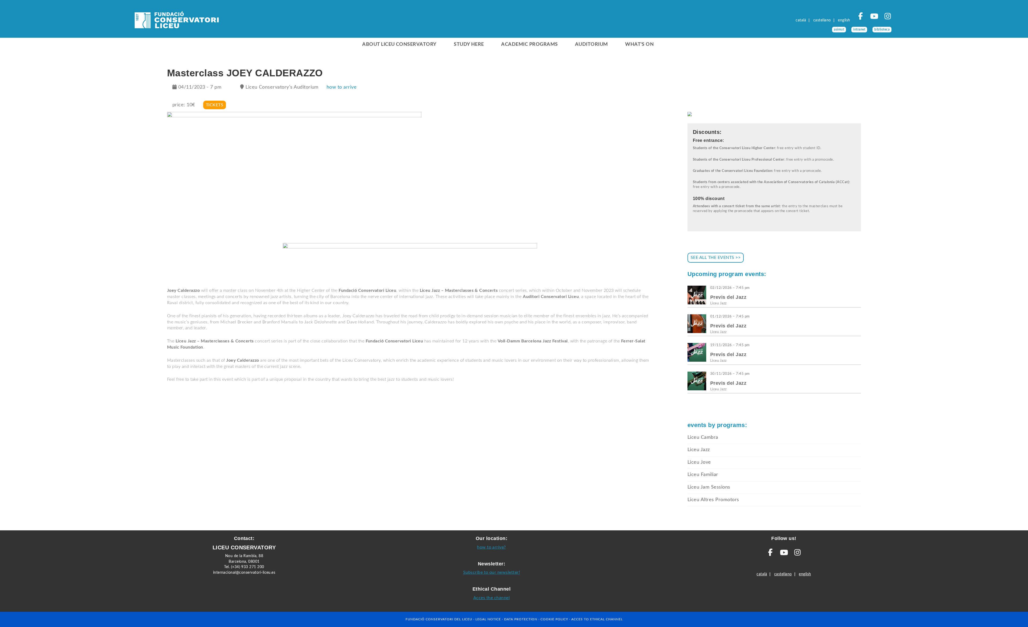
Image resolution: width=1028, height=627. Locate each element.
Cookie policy (554, 619)
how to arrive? (491, 547)
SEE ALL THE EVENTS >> (715, 257)
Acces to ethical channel (597, 619)
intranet (859, 29)
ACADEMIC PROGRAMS (529, 44)
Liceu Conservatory (177, 21)
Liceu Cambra (702, 437)
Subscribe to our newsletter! (491, 572)
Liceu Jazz (718, 303)
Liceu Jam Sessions (708, 487)
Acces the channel (491, 598)
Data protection (520, 619)
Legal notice (488, 619)
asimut (839, 29)
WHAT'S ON (639, 44)
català (801, 20)
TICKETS (214, 105)
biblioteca (882, 29)
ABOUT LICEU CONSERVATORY (399, 44)
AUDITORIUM (591, 44)
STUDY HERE (469, 44)
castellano (822, 20)
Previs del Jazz (728, 297)
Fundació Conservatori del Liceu (439, 619)
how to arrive (342, 87)
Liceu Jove (699, 462)
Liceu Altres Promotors (713, 499)
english (844, 20)
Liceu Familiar (702, 474)
